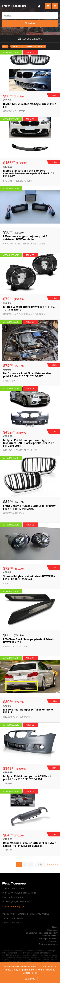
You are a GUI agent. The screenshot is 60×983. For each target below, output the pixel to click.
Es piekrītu (30, 978)
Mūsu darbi (52, 929)
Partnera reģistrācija (48, 944)
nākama (52, 864)
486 (40, 864)
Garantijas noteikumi (48, 938)
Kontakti (54, 941)
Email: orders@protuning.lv (15, 897)
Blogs (55, 927)
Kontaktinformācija (12, 906)
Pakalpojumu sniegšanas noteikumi (41, 932)
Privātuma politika (49, 935)
